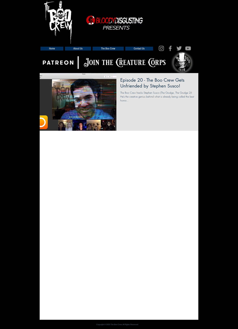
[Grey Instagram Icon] (161, 48)
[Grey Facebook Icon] (170, 48)
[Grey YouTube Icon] (188, 48)
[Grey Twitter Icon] (179, 48)
